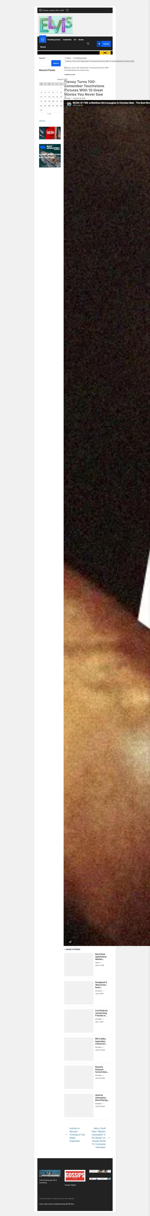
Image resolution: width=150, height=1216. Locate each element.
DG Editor (67, 98)
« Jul (49, 114)
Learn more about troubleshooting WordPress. (56, 1204)
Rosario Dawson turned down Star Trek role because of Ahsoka (102, 1073)
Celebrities (67, 40)
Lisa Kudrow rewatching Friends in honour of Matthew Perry (101, 1016)
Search (42, 58)
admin (97, 963)
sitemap (42, 121)
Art (75, 40)
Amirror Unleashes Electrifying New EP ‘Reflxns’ (101, 1100)
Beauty (43, 47)
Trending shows (53, 40)
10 (41, 97)
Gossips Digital (70, 1185)
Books (81, 40)
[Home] (42, 40)
